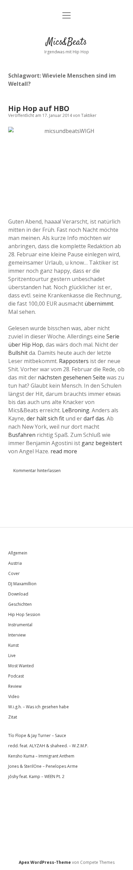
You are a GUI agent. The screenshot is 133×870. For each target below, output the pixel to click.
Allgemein (17, 553)
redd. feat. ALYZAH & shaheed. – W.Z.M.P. (48, 746)
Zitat (12, 717)
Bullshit (18, 353)
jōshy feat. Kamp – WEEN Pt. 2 (36, 776)
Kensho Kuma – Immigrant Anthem (41, 756)
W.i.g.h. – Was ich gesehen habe (38, 707)
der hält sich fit (45, 418)
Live (12, 655)
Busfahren (21, 435)
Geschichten (20, 604)
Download (18, 594)
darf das (94, 418)
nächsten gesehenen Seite (71, 377)
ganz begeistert (102, 443)
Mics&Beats (66, 42)
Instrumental (20, 625)
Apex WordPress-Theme (45, 862)
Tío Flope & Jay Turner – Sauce (37, 735)
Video (13, 696)
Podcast (16, 676)
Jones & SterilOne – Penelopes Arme (43, 766)
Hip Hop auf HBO (38, 108)
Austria (15, 563)
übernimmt (99, 303)
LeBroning (75, 410)
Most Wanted (21, 666)
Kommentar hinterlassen (37, 470)
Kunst (13, 645)
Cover (14, 573)
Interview (17, 635)
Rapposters (74, 361)
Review (14, 686)
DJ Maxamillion (22, 584)
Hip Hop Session (24, 614)
